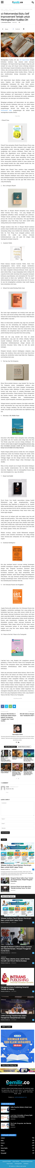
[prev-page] (16, 778)
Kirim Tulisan (16, 1161)
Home (2, 9)
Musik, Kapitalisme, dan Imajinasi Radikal (6, 772)
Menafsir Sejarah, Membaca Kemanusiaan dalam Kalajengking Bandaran (6, 759)
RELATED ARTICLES (10, 746)
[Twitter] (6, 706)
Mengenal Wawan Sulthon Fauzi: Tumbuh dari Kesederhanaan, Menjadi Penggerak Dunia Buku (22, 879)
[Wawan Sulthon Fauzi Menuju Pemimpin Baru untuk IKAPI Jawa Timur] (17, 852)
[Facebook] (2, 706)
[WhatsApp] (10, 706)
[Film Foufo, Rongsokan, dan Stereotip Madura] (5, 1126)
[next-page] (18, 778)
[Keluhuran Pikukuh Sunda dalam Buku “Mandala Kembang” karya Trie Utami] (29, 767)
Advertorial (3, 957)
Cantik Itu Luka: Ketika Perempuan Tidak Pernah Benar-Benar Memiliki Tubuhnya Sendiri (17, 773)
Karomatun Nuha (6, 22)
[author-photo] (17, 729)
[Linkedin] (19, 742)
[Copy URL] (18, 706)
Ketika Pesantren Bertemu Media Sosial (21, 1107)
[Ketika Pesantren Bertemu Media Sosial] (5, 1109)
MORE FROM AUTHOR (24, 746)
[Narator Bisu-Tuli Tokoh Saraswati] (17, 753)
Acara (25, 770)
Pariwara (26, 1163)
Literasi (6, 9)
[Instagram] (16, 742)
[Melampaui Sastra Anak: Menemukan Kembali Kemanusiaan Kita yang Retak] (29, 753)
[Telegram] (14, 706)
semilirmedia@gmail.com (20, 1097)
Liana (7, 787)
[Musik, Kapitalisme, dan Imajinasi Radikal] (6, 767)
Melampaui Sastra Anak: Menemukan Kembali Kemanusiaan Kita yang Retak (29, 759)
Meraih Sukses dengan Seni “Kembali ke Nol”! (27, 714)
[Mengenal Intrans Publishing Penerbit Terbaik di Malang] (17, 976)
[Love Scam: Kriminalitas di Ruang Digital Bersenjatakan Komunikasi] (5, 1118)
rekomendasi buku (6, 110)
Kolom (3, 1143)
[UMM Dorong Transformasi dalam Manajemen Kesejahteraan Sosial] (17, 1005)
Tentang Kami (18, 1163)
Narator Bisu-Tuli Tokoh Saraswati (17, 758)
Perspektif (3, 1153)
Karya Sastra (4, 1148)
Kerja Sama (10, 1163)
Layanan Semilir (6, 1161)
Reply (7, 792)
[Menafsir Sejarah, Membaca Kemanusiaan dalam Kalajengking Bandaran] (6, 753)
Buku (10, 9)
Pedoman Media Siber (27, 1161)
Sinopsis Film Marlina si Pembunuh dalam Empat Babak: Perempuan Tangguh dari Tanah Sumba (8, 717)
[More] (23, 29)
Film (2, 1145)
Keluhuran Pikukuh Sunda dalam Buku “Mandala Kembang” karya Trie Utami (28, 773)
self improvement (24, 60)
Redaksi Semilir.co (5, 869)
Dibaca (3, 1150)
